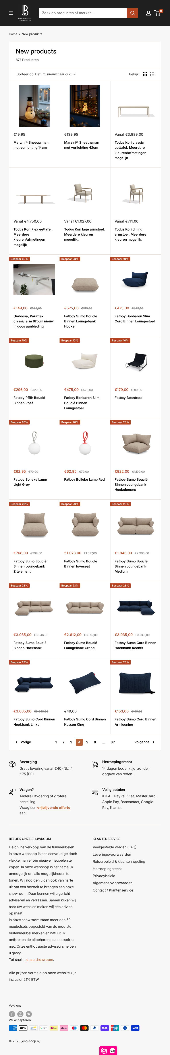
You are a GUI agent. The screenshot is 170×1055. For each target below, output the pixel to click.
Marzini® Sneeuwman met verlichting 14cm (31, 145)
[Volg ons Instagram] (20, 1014)
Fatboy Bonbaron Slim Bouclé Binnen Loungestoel (81, 403)
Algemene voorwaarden (112, 883)
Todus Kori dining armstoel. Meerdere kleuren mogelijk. (130, 234)
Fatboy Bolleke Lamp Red (84, 479)
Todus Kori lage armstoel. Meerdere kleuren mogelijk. (84, 234)
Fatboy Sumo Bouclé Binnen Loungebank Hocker (80, 321)
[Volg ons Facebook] (12, 1014)
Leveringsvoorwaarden (112, 854)
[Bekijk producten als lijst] (152, 74)
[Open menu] (11, 13)
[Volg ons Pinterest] (29, 1014)
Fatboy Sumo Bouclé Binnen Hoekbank (30, 645)
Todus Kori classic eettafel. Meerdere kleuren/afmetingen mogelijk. (130, 150)
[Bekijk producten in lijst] (145, 74)
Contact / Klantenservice (113, 890)
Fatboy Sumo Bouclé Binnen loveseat (80, 563)
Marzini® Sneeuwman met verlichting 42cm (81, 145)
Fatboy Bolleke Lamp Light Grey (30, 482)
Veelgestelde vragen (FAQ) (115, 847)
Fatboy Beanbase (129, 398)
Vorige (26, 742)
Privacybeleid (104, 876)
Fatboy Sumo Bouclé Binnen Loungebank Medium (131, 566)
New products (32, 34)
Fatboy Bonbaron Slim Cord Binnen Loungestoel (135, 318)
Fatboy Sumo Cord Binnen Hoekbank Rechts (135, 645)
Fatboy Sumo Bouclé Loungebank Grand (80, 645)
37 (113, 742)
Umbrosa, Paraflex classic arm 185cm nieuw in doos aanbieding (34, 321)
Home (13, 34)
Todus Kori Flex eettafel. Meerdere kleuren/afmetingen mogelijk (33, 237)
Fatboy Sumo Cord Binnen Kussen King (85, 721)
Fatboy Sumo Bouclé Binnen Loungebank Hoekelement (131, 484)
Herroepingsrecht (107, 868)
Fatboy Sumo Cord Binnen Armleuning (135, 721)
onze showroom (39, 959)
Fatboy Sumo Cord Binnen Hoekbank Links (34, 721)
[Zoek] (132, 13)
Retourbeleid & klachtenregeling (119, 861)
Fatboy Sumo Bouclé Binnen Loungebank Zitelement (30, 566)
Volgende (141, 742)
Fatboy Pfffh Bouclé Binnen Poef (29, 400)
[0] (157, 13)
